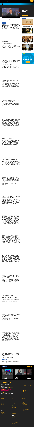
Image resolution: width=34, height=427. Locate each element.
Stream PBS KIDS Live (14, 407)
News (12, 397)
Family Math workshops (14, 413)
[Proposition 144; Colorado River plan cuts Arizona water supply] (7, 369)
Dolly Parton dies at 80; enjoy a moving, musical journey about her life (26, 34)
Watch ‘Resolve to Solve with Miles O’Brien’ (27, 26)
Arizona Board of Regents (7, 394)
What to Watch (2, 398)
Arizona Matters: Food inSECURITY (4, 402)
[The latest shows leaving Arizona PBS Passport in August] (27, 44)
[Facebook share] (26, 13)
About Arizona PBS (24, 399)
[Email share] (29, 13)
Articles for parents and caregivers (15, 412)
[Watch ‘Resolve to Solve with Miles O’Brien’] (27, 19)
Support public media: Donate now (25, 408)
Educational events (13, 417)
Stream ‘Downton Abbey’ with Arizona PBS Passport (27, 42)
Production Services (24, 403)
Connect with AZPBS (24, 398)
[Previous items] (1, 372)
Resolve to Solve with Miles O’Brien (4, 399)
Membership (23, 410)
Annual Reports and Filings (24, 405)
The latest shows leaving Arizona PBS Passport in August (26, 51)
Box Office (23, 402)
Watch (2, 397)
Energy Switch (2, 403)
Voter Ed (12, 402)
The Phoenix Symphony (3, 413)
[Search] (33, 2)
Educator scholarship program (14, 421)
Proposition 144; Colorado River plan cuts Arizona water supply (7, 378)
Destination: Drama (3, 405)
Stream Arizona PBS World (3, 408)
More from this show (25, 15)
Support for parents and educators (15, 422)
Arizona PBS (2, 392)
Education (13, 415)
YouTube (25, 390)
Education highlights (13, 416)
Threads (25, 391)
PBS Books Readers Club (24, 404)
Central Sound (2, 412)
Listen (2, 410)
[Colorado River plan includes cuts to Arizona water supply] (20, 369)
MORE (29, 366)
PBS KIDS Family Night (14, 408)
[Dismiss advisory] (31, 4)
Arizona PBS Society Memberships (25, 409)
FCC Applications (25, 384)
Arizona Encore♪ (2, 414)
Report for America (13, 423)
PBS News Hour (13, 403)
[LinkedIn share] (28, 13)
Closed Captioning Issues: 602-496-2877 (27, 385)
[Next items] (32, 372)
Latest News (13, 398)
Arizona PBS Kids (13, 406)
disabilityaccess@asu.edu (10, 387)
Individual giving (23, 411)
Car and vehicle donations (24, 414)
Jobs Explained (2, 404)
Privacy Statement (25, 386)
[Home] (6, 1)
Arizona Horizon (13, 399)
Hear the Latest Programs (3, 411)
